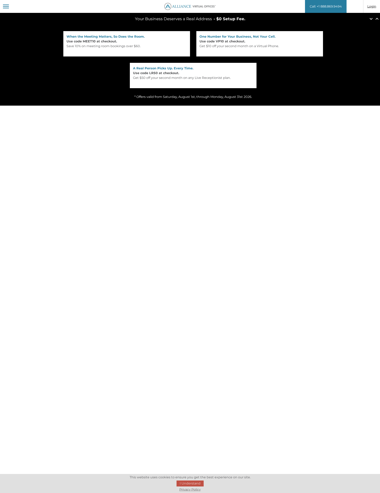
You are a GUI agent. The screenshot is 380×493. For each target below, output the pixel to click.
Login (371, 6)
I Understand (190, 483)
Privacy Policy (190, 489)
